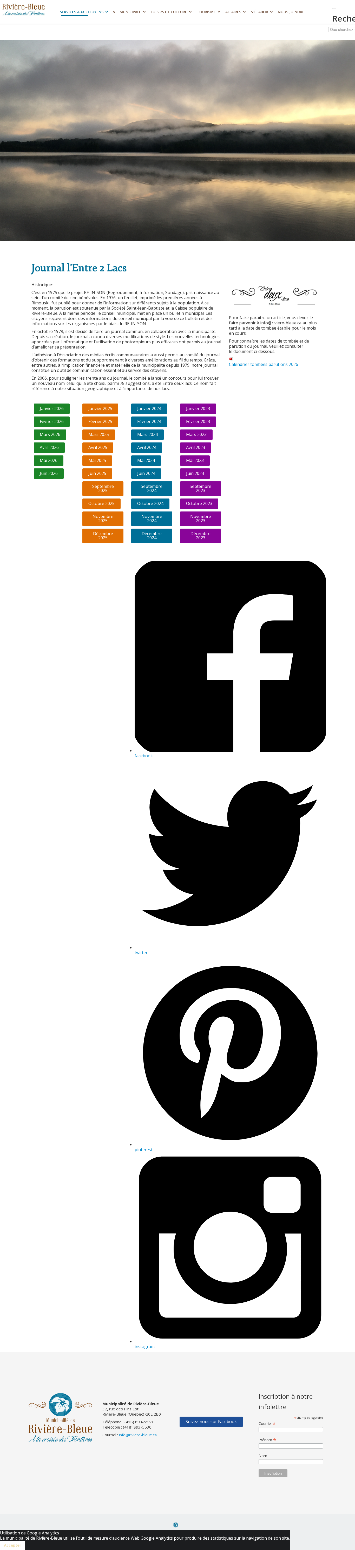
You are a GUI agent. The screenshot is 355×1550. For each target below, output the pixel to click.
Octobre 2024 (150, 503)
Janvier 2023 (198, 408)
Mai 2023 (195, 460)
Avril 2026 (49, 447)
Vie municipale (127, 11)
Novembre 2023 (200, 518)
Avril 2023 (195, 447)
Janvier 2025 (100, 408)
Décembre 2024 (152, 536)
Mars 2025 (98, 434)
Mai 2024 (146, 460)
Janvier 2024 (149, 408)
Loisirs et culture (169, 11)
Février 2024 (149, 421)
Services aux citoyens (81, 11)
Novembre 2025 (103, 518)
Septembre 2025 (103, 488)
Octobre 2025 (101, 503)
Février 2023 (198, 421)
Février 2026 (52, 421)
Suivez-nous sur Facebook (211, 1421)
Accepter (12, 1545)
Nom (263, 1455)
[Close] (334, 8)
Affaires (233, 11)
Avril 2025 (97, 447)
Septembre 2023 (200, 488)
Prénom (267, 1440)
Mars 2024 (147, 434)
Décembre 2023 (200, 536)
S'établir (259, 11)
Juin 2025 (97, 473)
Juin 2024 (146, 473)
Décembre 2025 (103, 536)
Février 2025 (100, 421)
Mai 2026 (48, 460)
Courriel (267, 1423)
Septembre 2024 (151, 488)
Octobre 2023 (199, 503)
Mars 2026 (50, 434)
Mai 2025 (97, 460)
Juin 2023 (195, 473)
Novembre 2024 (151, 518)
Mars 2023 (196, 434)
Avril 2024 (146, 447)
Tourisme (206, 11)
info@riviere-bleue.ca (138, 1434)
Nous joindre (291, 11)
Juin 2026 (49, 473)
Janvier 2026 (52, 408)
